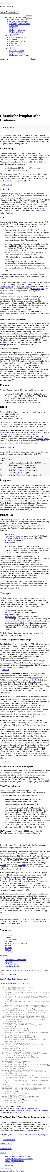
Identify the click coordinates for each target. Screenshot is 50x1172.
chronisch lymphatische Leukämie (27, 1110)
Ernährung (13, 39)
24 (26, 724)
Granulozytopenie (6, 287)
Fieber (41, 426)
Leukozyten (9, 935)
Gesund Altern (14, 46)
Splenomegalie (5, 432)
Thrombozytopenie (24, 287)
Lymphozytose (21, 463)
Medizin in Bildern (16, 32)
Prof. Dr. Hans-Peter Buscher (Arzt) (14, 979)
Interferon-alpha (10, 617)
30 (42, 795)
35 (31, 889)
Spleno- (19, 470)
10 (7, 270)
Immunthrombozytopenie (40, 313)
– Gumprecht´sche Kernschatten (16, 538)
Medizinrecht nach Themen (19, 55)
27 (4, 757)
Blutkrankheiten (18, 1108)
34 (36, 862)
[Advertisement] (25, 86)
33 (31, 847)
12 (13, 380)
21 (13, 692)
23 (33, 716)
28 (46, 781)
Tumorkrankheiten (31, 1108)
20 (27, 667)
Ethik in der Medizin (16, 53)
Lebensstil (13, 43)
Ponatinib (8, 948)
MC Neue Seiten (11, 964)
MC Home (9, 962)
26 (39, 738)
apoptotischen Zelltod (26, 357)
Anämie (37, 285)
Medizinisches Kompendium (15, 17)
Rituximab (34, 678)
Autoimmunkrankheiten (8, 311)
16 (18, 507)
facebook (8, 919)
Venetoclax (6, 762)
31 (36, 803)
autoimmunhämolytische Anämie (12, 313)
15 (36, 500)
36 (1, 912)
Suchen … (4, 59)
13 (37, 495)
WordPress (19, 1171)
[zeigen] (5, 128)
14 (39, 495)
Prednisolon (9, 612)
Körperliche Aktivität (17, 41)
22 (34, 699)
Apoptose (16, 869)
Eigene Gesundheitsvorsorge (19, 37)
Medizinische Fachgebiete (18, 19)
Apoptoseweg (16, 367)
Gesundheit (9, 35)
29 (48, 781)
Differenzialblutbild (12, 939)
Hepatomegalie (29, 432)
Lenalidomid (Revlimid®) (14, 623)
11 (32, 344)
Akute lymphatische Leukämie (16, 943)
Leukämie (8, 941)
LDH (8, 542)
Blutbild (8, 937)
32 (45, 826)
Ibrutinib (6, 342)
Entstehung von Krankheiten (19, 24)
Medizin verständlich (17, 30)
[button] (17, 1157)
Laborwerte (13, 26)
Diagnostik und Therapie (18, 22)
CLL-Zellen (22, 865)
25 (35, 735)
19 (18, 588)
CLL (22, 1112)
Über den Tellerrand (16, 51)
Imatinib (8, 946)
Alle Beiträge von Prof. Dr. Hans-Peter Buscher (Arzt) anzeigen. (23, 1135)
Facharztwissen (5, 3)
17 (47, 569)
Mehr (7, 48)
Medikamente (14, 28)
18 (16, 588)
